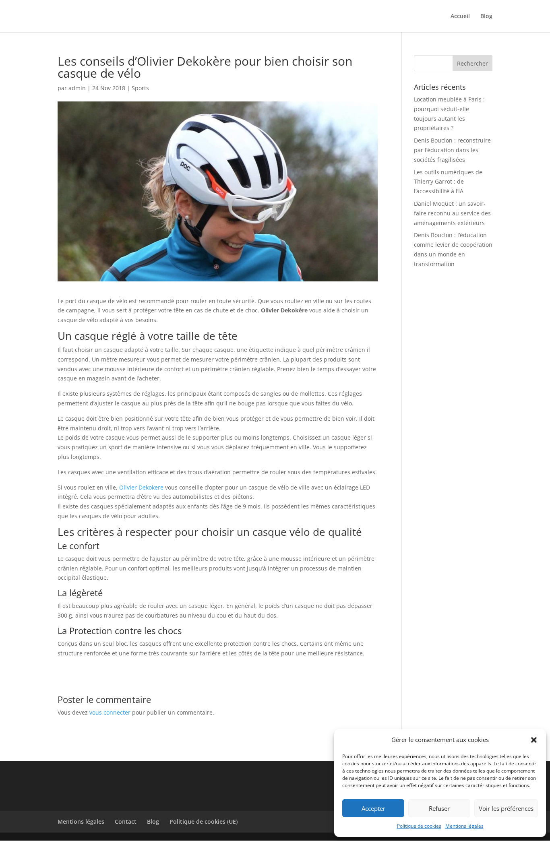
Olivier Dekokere (141, 487)
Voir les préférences (506, 808)
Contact (125, 821)
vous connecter (109, 712)
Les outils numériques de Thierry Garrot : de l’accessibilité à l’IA (448, 181)
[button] (534, 740)
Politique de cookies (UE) (204, 821)
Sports (140, 88)
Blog (486, 16)
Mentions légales (464, 825)
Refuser (439, 808)
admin (77, 88)
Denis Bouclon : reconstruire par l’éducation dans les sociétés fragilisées (452, 149)
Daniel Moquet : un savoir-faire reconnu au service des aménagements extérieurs (452, 213)
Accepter (373, 808)
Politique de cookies (419, 825)
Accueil (460, 16)
